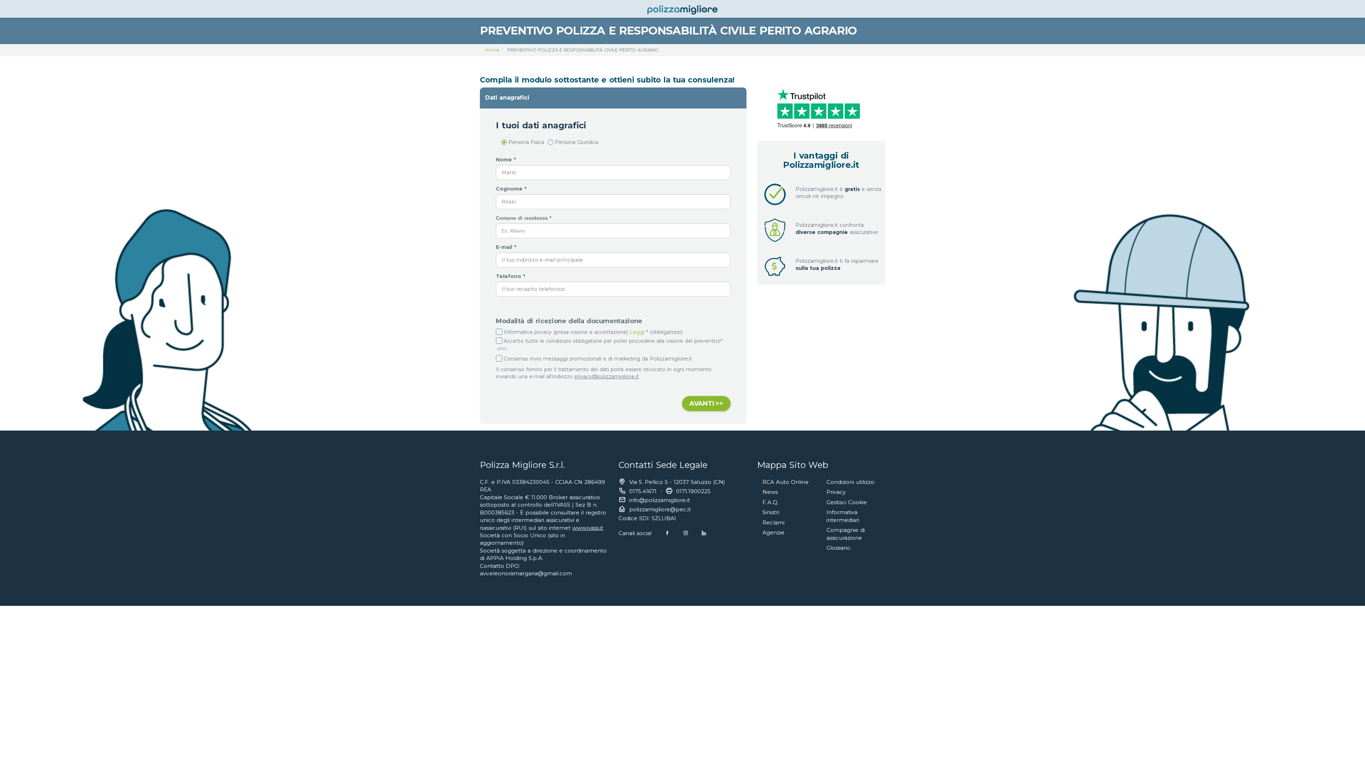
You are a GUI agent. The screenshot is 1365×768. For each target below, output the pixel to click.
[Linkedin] (703, 533)
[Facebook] (667, 533)
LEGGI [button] (501, 349)
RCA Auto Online (785, 482)
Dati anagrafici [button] (507, 97)
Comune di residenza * (524, 218)
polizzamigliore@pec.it (660, 509)
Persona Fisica (526, 142)
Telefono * (511, 276)
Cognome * (512, 189)
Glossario (838, 547)
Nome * (507, 159)
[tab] (613, 97)
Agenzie (773, 532)
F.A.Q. (770, 502)
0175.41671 (643, 491)
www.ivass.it (587, 527)
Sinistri (770, 512)
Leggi (637, 332)
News (770, 492)
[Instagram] (685, 533)
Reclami (773, 522)
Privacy (836, 492)
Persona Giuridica (576, 142)
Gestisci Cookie (846, 502)
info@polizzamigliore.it (659, 500)
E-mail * (507, 247)
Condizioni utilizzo (850, 482)
